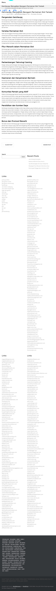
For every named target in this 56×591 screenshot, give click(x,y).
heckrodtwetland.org (33, 294)
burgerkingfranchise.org (8, 412)
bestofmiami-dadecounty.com (35, 377)
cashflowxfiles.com (7, 442)
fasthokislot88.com (32, 442)
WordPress (25, 586)
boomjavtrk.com (31, 524)
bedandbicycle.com (32, 433)
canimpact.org (31, 322)
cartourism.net (31, 325)
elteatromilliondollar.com (9, 410)
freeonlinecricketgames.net (34, 264)
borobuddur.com (32, 410)
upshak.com (5, 475)
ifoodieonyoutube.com (33, 378)
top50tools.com (31, 227)
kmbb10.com (5, 443)
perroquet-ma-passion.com (34, 508)
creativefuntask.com (32, 417)
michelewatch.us (31, 194)
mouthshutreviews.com (33, 384)
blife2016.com (31, 473)
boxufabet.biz (31, 501)
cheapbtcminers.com (33, 420)
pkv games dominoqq (8, 183)
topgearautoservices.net (34, 503)
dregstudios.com (32, 250)
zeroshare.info (31, 238)
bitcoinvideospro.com (8, 394)
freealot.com (30, 428)
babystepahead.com (7, 508)
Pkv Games (33, 14)
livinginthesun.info (7, 387)
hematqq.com (13, 567)
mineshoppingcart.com (33, 380)
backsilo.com (5, 477)
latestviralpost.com (7, 428)
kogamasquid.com (32, 341)
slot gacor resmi (6, 551)
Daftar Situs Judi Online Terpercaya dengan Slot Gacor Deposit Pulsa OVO (27, 580)
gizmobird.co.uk (31, 185)
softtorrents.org (31, 459)
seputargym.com (32, 391)
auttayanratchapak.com (8, 406)
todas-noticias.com (7, 380)
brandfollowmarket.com (8, 499)
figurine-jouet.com (32, 505)
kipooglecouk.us (31, 310)
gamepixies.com (31, 438)
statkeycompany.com (33, 222)
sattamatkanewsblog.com (9, 492)
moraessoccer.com (32, 253)
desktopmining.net (32, 332)
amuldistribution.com (33, 408)
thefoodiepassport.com (33, 315)
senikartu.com (6, 382)
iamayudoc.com (31, 424)
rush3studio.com (6, 371)
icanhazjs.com (31, 320)
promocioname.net (32, 260)
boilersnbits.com (6, 426)
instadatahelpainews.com (34, 512)
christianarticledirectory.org (35, 348)
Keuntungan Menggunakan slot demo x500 (39, 168)
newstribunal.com (32, 364)
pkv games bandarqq (13, 560)
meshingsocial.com (7, 449)
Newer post (47, 145)
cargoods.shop (6, 391)
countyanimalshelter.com (9, 503)
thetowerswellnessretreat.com (35, 485)
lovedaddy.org (6, 466)
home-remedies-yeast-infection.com (37, 373)
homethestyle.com (32, 406)
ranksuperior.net (6, 507)
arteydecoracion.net (32, 281)
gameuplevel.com (32, 405)
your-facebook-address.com (35, 507)
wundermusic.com (32, 412)
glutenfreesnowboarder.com (35, 475)
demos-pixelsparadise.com (34, 208)
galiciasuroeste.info (32, 246)
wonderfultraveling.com (33, 259)
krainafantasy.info (7, 378)
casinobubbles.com (32, 389)
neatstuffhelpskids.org (33, 252)
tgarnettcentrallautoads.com (35, 199)
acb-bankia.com (6, 471)
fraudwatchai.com (32, 399)
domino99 (5, 541)
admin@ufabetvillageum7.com (22, 14)
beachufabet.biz (31, 496)
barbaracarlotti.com (32, 331)
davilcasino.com (31, 398)
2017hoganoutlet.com (8, 363)
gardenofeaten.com (7, 433)
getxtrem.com (6, 445)
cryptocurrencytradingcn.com (10, 494)
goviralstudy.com (32, 324)
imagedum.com (31, 484)
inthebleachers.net (32, 334)
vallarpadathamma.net (8, 413)
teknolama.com (6, 417)
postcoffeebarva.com (8, 408)
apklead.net (30, 526)
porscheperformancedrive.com (35, 466)
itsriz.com (4, 389)
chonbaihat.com (31, 274)
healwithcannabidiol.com (34, 478)
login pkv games (6, 190)
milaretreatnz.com (32, 241)
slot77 (6, 570)
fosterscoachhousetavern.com (10, 422)
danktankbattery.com (8, 457)
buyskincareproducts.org (34, 338)
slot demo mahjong (7, 187)
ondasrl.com (30, 471)
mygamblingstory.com (8, 359)
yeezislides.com (31, 370)
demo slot (4, 197)
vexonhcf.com (31, 206)
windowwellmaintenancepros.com (11, 526)
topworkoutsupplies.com (34, 382)
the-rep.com (30, 229)
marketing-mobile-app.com (9, 452)
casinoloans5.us (31, 306)
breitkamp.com (31, 456)
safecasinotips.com (32, 443)
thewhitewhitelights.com (34, 290)
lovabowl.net (30, 361)
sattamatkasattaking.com (34, 491)
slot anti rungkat (15, 544)
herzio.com (5, 375)
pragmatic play (17, 546)
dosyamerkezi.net (32, 215)
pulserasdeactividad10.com (34, 329)
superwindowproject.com (34, 317)
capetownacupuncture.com (9, 392)
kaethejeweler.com (32, 489)
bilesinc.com (30, 239)
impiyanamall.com (32, 392)
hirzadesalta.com (32, 385)
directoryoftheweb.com (8, 368)
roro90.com (5, 373)
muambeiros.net (31, 271)
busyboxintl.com (6, 405)
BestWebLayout (17, 586)
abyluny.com (30, 522)
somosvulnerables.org (33, 461)
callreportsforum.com (33, 519)
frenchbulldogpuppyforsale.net (35, 339)
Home (3, 8)
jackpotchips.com (32, 445)
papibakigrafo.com (32, 318)
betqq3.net (30, 304)
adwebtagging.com (7, 505)
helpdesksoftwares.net (33, 359)
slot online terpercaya (8, 188)
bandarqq (4, 185)
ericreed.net (30, 299)
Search (4, 154)
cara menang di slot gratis (34, 159)
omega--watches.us (32, 195)
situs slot (22, 544)
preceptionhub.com (32, 368)
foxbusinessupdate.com (8, 464)
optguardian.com (32, 394)
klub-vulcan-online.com (33, 454)
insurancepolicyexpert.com (34, 220)
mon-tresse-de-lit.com (33, 498)
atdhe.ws (29, 292)
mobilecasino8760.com (33, 303)
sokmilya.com (31, 521)
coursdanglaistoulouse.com (35, 188)
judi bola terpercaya (16, 563)
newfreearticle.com (7, 429)
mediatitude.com (32, 209)
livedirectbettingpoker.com (9, 463)
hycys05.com (5, 435)
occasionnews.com (7, 517)
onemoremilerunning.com (9, 436)
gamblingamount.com (8, 512)
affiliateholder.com (7, 528)
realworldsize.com (7, 415)
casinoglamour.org (32, 345)
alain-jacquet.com (7, 398)
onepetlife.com (31, 492)
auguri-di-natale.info (32, 192)
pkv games (13, 539)
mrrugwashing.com (7, 470)
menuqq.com (5, 539)
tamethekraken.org (32, 468)
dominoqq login (13, 556)
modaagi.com (31, 243)
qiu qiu (4, 204)
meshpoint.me (6, 401)
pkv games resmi (6, 181)
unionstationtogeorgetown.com (36, 422)
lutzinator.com (31, 470)
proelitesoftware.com (33, 447)
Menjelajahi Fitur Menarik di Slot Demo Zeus (39, 166)
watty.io (4, 385)
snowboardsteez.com (8, 438)
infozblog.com (31, 273)
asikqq (3, 199)
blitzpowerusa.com (7, 431)
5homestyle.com (31, 350)
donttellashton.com (7, 370)
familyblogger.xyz (32, 450)
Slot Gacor (39, 14)
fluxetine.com (31, 301)
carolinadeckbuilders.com (34, 224)
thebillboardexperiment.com (35, 494)
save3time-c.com (31, 204)
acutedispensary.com (8, 491)
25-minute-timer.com (33, 415)
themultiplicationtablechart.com (36, 343)
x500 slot (7, 544)
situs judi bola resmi (16, 565)
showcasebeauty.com (33, 218)
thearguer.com (6, 450)
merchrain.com (31, 515)
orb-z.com (4, 420)
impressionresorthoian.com (9, 480)
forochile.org (30, 255)
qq (2, 209)
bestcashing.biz (31, 266)
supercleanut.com (32, 431)
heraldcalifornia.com (33, 435)
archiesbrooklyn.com (33, 269)
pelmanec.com (6, 364)
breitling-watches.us (32, 197)
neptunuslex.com (32, 190)
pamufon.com (31, 464)
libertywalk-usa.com (32, 181)
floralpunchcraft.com (7, 454)
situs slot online (9, 549)
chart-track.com (31, 257)
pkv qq (17, 558)
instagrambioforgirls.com (9, 440)
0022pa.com (30, 236)
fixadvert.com (31, 201)
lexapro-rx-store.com (33, 336)
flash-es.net (5, 473)
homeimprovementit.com (34, 363)
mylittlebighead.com (32, 426)
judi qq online (5, 180)
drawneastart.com (32, 440)
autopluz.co (30, 202)
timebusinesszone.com (8, 521)
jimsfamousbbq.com (32, 180)
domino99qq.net (6, 366)
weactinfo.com (6, 447)
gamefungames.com (32, 413)
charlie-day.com (6, 461)
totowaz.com (5, 496)
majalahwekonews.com (8, 361)
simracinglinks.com (32, 213)
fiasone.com (5, 456)
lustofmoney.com (6, 519)
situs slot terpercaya (7, 546)
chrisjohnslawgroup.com (34, 452)
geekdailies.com (31, 514)
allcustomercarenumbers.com (35, 449)
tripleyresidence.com (33, 457)
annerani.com (31, 232)
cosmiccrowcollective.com (9, 396)
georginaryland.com (32, 287)
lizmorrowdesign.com (33, 477)
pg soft (17, 542)
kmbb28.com (30, 517)
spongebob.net (6, 403)
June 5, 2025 (10, 14)
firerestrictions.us (32, 267)
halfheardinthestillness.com (35, 296)
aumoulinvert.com (32, 313)
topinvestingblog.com (33, 225)
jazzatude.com (31, 234)
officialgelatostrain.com (33, 487)
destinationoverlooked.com (9, 510)
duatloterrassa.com (32, 463)
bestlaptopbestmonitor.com (35, 285)
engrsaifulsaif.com (32, 419)
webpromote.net (31, 278)
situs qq (4, 192)
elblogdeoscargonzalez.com (34, 276)
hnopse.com (5, 515)
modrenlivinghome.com (33, 510)
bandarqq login (15, 551)
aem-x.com (30, 401)
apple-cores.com (31, 327)
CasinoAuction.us (32, 308)
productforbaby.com (7, 419)
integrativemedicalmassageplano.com (12, 468)
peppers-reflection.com (8, 522)
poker (3, 201)
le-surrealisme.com (32, 217)
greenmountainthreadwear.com (11, 489)
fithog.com (30, 283)
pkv (3, 206)
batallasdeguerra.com (33, 248)
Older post (8, 145)
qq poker (8, 553)
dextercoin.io (30, 346)
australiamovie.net (32, 183)
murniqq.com (5, 567)
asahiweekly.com (31, 429)
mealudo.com (5, 459)
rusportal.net (5, 384)
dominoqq (5, 194)
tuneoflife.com (6, 524)
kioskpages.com (31, 480)
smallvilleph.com (31, 245)
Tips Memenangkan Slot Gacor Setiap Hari (38, 163)
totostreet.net (31, 396)
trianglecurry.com (32, 482)
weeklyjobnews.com (7, 501)
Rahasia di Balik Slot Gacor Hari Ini (36, 161)
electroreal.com (31, 375)
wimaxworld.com (32, 262)
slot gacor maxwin (18, 549)
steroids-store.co (32, 280)
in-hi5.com (5, 377)
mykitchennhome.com (33, 311)
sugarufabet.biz (31, 499)
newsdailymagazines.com (34, 366)
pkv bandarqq (5, 211)
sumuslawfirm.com (7, 485)
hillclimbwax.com (6, 514)
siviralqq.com (5, 478)
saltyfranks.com (31, 231)
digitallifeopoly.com (32, 387)
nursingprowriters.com (8, 487)
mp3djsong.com (31, 187)
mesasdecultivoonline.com (9, 424)
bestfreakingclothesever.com (10, 482)
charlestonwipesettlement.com (10, 498)
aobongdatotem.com (33, 371)
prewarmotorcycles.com (34, 211)
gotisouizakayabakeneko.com (10, 399)
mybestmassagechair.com (34, 297)
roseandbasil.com (32, 289)
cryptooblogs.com (32, 403)
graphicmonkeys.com (33, 436)
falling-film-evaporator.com (9, 484)
